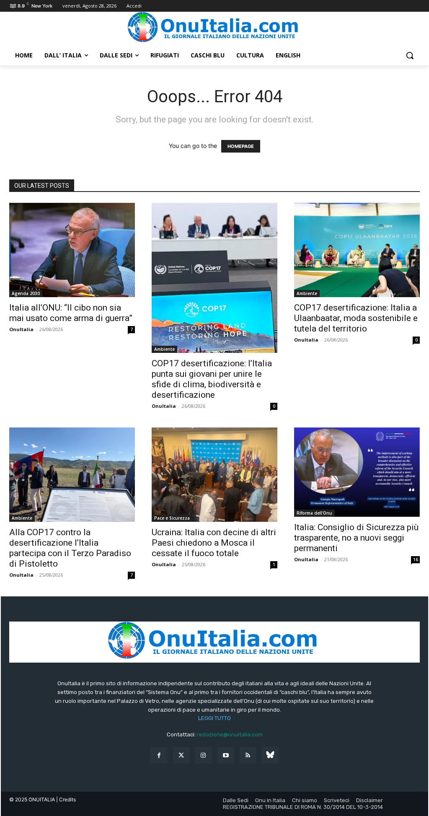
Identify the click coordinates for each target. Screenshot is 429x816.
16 (415, 559)
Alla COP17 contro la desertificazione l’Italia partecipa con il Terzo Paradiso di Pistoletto (70, 548)
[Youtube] (225, 755)
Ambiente (164, 349)
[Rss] (248, 755)
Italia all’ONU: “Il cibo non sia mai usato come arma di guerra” (70, 313)
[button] (410, 55)
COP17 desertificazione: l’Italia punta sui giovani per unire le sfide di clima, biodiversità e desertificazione (212, 379)
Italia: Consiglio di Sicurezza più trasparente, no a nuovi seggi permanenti (356, 537)
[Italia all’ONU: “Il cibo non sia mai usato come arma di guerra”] (72, 250)
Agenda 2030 (26, 293)
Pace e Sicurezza (172, 518)
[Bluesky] (270, 755)
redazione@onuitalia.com (230, 734)
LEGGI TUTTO (214, 718)
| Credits (66, 799)
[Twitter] (181, 755)
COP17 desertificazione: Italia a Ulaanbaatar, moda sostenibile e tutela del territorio (356, 318)
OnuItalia (21, 329)
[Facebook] (158, 755)
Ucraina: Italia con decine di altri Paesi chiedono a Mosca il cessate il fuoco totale (214, 542)
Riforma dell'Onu (314, 513)
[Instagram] (203, 755)
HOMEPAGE (240, 146)
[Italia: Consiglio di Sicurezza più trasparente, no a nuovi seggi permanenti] (357, 472)
